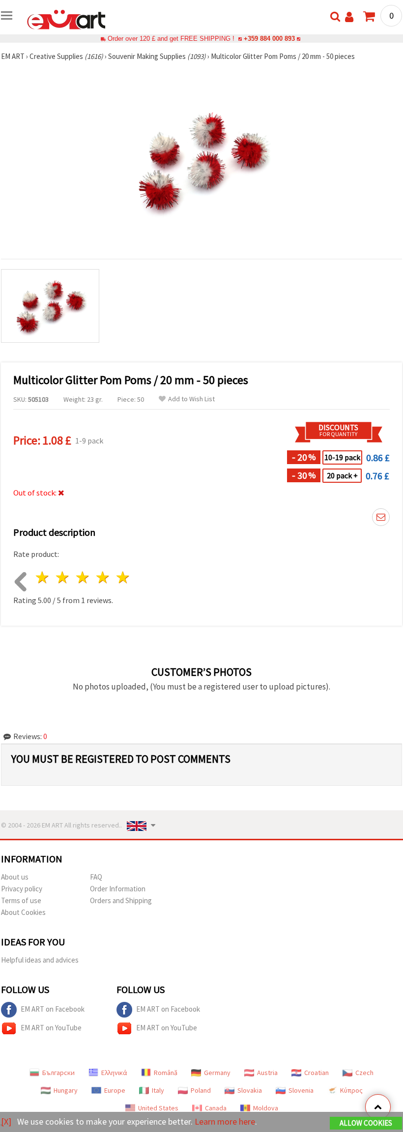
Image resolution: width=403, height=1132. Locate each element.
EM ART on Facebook (53, 1009)
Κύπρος (351, 1090)
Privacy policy (21, 888)
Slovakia (249, 1090)
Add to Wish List (191, 399)
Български (58, 1072)
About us (15, 877)
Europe (114, 1090)
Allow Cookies (366, 1123)
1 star (43, 577)
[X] (6, 1121)
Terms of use (21, 900)
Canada (216, 1108)
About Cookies (23, 912)
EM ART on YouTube (51, 1027)
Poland (201, 1090)
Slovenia (301, 1090)
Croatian (316, 1072)
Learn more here (225, 1121)
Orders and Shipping (121, 900)
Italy (158, 1090)
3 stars (83, 577)
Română (165, 1072)
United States (158, 1108)
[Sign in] (349, 17)
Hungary (66, 1090)
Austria (267, 1072)
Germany (217, 1072)
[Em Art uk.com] (66, 18)
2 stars (63, 577)
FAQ (96, 877)
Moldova (265, 1108)
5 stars (123, 577)
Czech (364, 1072)
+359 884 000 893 (269, 38)
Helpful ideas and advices (40, 960)
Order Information (117, 888)
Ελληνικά (114, 1072)
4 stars (103, 577)
